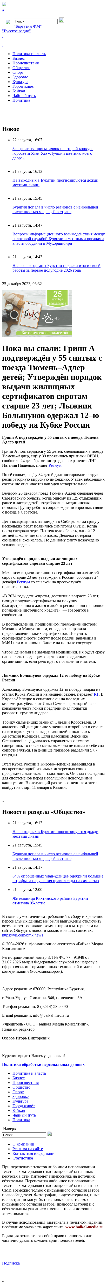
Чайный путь (24, 95)
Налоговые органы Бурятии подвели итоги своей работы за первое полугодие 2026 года (56, 267)
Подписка (11, 1263)
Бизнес (18, 58)
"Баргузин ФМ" (28, 26)
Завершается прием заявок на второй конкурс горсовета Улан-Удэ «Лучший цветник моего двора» (52, 153)
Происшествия (25, 63)
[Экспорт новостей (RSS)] (53, 40)
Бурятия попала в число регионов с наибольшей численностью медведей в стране (55, 209)
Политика (21, 100)
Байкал (18, 91)
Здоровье (20, 77)
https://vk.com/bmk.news (22, 935)
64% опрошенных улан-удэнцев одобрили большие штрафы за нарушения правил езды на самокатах (57, 878)
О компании (23, 1144)
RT (96, 694)
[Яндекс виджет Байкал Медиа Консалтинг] (53, 45)
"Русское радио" (16, 31)
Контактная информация (34, 1153)
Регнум (55, 465)
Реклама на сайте (27, 1149)
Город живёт (23, 86)
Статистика (22, 1158)
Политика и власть (29, 53)
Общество (21, 67)
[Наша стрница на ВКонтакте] (53, 35)
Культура (20, 81)
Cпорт (18, 72)
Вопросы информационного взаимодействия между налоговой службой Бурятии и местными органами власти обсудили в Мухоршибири (58, 239)
